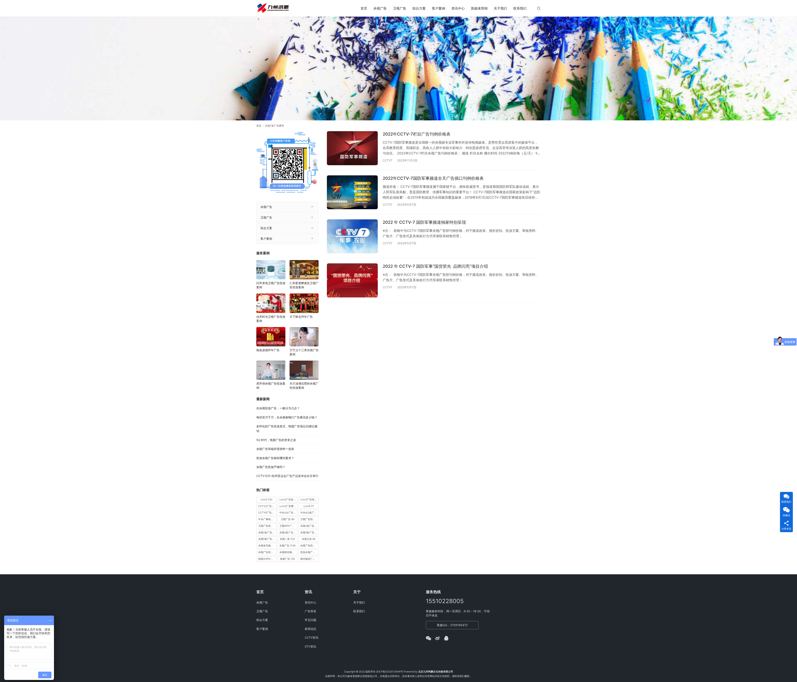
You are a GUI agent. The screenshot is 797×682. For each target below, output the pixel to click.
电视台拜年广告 (267, 558)
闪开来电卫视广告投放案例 (270, 285)
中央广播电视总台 (267, 519)
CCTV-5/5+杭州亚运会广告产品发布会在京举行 (287, 476)
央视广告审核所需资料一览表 (275, 449)
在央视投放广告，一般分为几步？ (278, 408)
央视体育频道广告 (267, 545)
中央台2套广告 (309, 512)
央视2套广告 (309, 525)
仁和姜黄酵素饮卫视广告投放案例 (304, 285)
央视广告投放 (309, 545)
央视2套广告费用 (288, 532)
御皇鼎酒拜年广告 (268, 350)
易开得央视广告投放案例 (270, 385)
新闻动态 (310, 629)
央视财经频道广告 (288, 552)
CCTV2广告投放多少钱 (267, 506)
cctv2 (266, 499)
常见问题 (310, 620)
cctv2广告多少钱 (288, 499)
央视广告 (380, 8)
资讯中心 (458, 8)
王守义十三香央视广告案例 (304, 352)
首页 (364, 8)
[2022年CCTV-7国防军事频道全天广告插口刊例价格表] (352, 192)
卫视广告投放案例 (267, 525)
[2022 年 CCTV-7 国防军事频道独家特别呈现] (352, 236)
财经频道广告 (309, 558)
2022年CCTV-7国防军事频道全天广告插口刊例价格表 (433, 178)
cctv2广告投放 (309, 499)
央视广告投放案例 (267, 552)
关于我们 (500, 8)
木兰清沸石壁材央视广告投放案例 (304, 385)
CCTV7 (387, 160)
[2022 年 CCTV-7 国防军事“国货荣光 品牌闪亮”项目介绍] (352, 280)
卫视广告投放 (309, 519)
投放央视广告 (309, 552)
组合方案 (419, 8)
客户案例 (438, 8)
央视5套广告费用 (267, 538)
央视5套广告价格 (309, 532)
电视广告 (287, 558)
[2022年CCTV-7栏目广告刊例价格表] (352, 148)
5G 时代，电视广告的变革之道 (276, 440)
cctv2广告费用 (288, 506)
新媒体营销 (479, 8)
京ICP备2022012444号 (389, 671)
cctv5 (308, 506)
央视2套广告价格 (267, 532)
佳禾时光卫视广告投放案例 (270, 319)
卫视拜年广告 (288, 525)
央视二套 (287, 538)
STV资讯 (310, 646)
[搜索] (539, 8)
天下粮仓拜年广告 (301, 316)
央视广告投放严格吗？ (270, 467)
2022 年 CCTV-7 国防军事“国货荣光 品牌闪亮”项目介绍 (435, 266)
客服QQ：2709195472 (452, 625)
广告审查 (310, 611)
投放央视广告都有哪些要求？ (275, 458)
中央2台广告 (288, 512)
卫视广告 (399, 8)
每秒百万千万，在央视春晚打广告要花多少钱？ (286, 417)
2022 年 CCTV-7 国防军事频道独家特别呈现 (424, 222)
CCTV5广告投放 (267, 512)
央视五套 (308, 538)
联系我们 (520, 8)
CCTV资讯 (311, 637)
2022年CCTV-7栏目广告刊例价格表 (416, 134)
